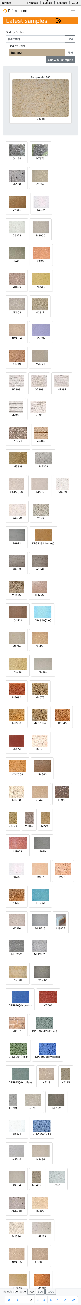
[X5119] (46, 1074)
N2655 (17, 1287)
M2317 (40, 312)
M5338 (18, 466)
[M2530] (16, 1228)
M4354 (41, 517)
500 (40, 1291)
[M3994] (40, 355)
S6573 (16, 748)
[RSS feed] (59, 20)
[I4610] (42, 843)
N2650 (41, 286)
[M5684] (17, 689)
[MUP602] (39, 945)
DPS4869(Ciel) (42, 1133)
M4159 (29, 825)
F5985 (62, 800)
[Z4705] (13, 817)
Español (62, 2)
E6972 (17, 543)
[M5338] (18, 458)
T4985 (40, 492)
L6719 (13, 1108)
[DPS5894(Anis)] (18, 1048)
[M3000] (41, 227)
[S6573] (16, 740)
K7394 (18, 440)
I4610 (42, 851)
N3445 (39, 800)
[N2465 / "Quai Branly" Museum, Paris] (17, 252)
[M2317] (40, 304)
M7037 (41, 338)
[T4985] (39, 483)
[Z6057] (40, 175)
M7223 (41, 1236)
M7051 (45, 825)
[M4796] (39, 586)
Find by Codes (15, 32)
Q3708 (33, 1108)
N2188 (18, 979)
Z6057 (40, 184)
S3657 (40, 877)
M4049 (42, 979)
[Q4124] (17, 150)
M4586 (16, 594)
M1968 (16, 800)
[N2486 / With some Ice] (41, 1151)
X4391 (17, 902)
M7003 (48, 1005)
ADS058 (16, 1210)
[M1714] (17, 637)
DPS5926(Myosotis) (47, 1056)
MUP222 (16, 954)
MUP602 (39, 954)
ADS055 (16, 1262)
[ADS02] (17, 304)
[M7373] (40, 150)
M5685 (42, 1287)
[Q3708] (33, 1099)
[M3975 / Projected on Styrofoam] (61, 920)
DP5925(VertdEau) (20, 1082)
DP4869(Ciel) (42, 620)
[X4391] (16, 894)
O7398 (39, 389)
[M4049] (42, 971)
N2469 (43, 671)
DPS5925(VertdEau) (44, 1031)
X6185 (66, 1082)
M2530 (16, 1236)
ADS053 (40, 1262)
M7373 (40, 158)
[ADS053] (40, 1253)
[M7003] (48, 997)
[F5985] (62, 791)
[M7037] (41, 329)
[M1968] (16, 791)
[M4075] (40, 689)
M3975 (60, 928)
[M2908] (16, 714)
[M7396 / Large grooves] (16, 406)
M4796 (39, 594)
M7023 (17, 851)
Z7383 (41, 440)
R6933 (16, 569)
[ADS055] (16, 1253)
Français (32, 2)
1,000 (50, 1291)
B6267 (16, 877)
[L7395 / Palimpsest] (38, 406)
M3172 (56, 1108)
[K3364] (17, 1176)
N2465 (17, 261)
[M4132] (17, 1022)
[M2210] (17, 920)
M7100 (16, 184)
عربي (75, 2)
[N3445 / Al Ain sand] (40, 791)
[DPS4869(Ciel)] (41, 1125)
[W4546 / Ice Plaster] (16, 1151)
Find (70, 38)
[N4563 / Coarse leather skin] (42, 766)
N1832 (40, 902)
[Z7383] (41, 432)
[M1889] (17, 278)
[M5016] (63, 868)
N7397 (62, 389)
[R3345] (62, 714)
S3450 (40, 646)
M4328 (43, 466)
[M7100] (17, 175)
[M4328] (43, 458)
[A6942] (40, 560)
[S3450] (40, 637)
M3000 (40, 235)
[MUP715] (40, 920)
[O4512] (18, 612)
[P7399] (16, 381)
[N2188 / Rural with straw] (18, 971)
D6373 (17, 235)
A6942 (40, 569)
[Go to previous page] (17, 1299)
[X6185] (65, 1074)
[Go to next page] (65, 1299)
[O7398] (39, 381)
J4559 (17, 209)
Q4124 (17, 158)
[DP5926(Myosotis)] (20, 997)
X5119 (46, 1082)
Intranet (6, 2)
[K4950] (17, 355)
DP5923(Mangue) (43, 543)
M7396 (15, 415)
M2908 (16, 723)
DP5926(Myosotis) (20, 1005)
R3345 (62, 723)
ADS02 (16, 312)
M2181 (40, 748)
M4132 (16, 1031)
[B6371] (17, 1125)
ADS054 (16, 338)
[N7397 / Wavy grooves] (61, 381)
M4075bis (40, 723)
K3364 (16, 1185)
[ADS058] (17, 1202)
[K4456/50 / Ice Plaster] (16, 483)
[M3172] (56, 1099)
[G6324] (41, 201)
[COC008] (17, 766)
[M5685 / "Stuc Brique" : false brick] (42, 1279)
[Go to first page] (9, 1299)
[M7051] (45, 817)
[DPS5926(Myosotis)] (47, 1048)
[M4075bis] (39, 714)
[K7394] (18, 432)
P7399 (16, 389)
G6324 (41, 209)
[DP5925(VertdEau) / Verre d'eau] (20, 1074)
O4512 (18, 620)
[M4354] (41, 509)
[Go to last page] (73, 1299)
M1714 (17, 646)
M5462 (36, 1185)
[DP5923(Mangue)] (43, 535)
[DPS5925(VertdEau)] (44, 1022)
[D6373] (17, 227)
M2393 (40, 1210)
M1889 (16, 286)
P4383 (41, 261)
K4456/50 (16, 492)
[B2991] (57, 1176)
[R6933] (17, 560)
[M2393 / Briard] (40, 1202)
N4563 (42, 774)
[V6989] (62, 483)
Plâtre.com (17, 10)
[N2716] (18, 663)
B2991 (57, 1185)
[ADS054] (17, 329)
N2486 (40, 1159)
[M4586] (16, 586)
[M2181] (39, 740)
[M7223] (41, 1228)
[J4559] (17, 201)
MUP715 (40, 928)
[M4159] (29, 817)
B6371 (17, 1133)
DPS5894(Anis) (18, 1056)
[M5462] (36, 1176)
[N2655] (18, 1279)
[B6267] (16, 868)
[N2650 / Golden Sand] (41, 278)
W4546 (16, 1159)
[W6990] (17, 509)
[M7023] (18, 843)
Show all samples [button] (60, 60)
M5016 (63, 877)
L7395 (38, 415)
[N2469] (43, 663)
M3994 (40, 363)
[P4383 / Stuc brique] (41, 252)
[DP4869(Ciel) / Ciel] (42, 612)
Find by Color (17, 45)
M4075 (40, 697)
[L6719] (13, 1099)
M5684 (16, 697)
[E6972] (17, 535)
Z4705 (13, 825)
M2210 (17, 928)
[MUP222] (16, 945)
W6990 (17, 517)
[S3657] (40, 868)
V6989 (62, 492)
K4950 (16, 363)
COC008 (17, 774)
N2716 (18, 671)
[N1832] (40, 894)
